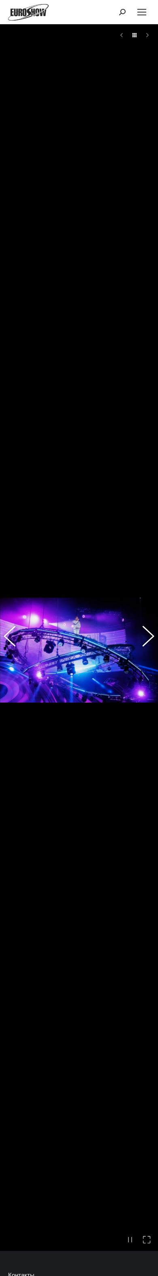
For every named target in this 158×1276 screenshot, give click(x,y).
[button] (14, 650)
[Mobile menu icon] (142, 12)
